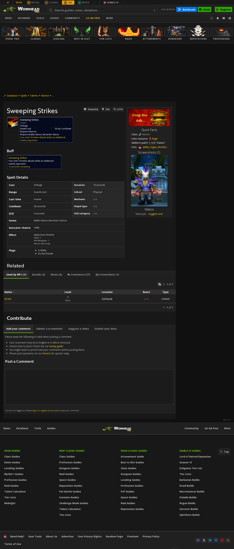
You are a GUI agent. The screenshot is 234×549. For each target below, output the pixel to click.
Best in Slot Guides (132, 462)
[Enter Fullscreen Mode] (211, 18)
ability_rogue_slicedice (154, 147)
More (227, 428)
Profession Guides (15, 479)
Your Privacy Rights (90, 536)
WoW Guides (12, 450)
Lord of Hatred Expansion (195, 456)
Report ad (227, 420)
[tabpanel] (89, 295)
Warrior (45, 95)
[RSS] (228, 540)
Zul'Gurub (107, 298)
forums (46, 353)
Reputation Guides (70, 485)
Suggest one (155, 213)
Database (24, 18)
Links (120, 109)
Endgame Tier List (191, 468)
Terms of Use (12, 544)
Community (72, 18)
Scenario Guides (69, 497)
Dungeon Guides (69, 468)
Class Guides (12, 456)
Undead (165, 298)
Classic (54, 2)
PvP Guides (127, 491)
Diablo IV (113, 2)
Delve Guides (12, 462)
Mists (85, 2)
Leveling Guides (14, 468)
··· (95, 2)
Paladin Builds (188, 497)
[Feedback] (223, 18)
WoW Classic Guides (134, 450)
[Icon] (12, 122)
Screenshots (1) (149, 152)
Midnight (9, 503)
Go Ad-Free (93, 18)
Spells (24, 95)
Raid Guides (11, 485)
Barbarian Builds (190, 479)
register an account (49, 410)
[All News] (8, 3)
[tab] (16, 274)
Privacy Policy (151, 536)
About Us (51, 536)
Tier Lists (10, 497)
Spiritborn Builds (190, 514)
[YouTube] (222, 540)
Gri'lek (7, 298)
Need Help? (17, 536)
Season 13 (186, 462)
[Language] (229, 18)
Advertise (67, 536)
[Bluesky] (210, 540)
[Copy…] (159, 284)
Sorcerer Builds (189, 509)
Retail (35, 2)
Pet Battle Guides (70, 491)
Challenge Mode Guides (73, 503)
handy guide (56, 346)
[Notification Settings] (217, 18)
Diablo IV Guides (190, 450)
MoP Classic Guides (71, 450)
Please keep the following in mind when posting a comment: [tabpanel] (45, 373)
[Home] (23, 9)
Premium (132, 536)
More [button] (109, 18)
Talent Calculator (15, 491)
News (8, 18)
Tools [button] (40, 18)
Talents (34, 95)
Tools (37, 428)
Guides (54, 18)
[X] (204, 540)
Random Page (114, 536)
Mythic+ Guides (13, 474)
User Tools (35, 536)
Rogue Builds (187, 503)
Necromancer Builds (192, 491)
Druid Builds (187, 485)
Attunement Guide (132, 456)
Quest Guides (67, 479)
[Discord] (198, 540)
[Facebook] (216, 540)
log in (34, 410)
